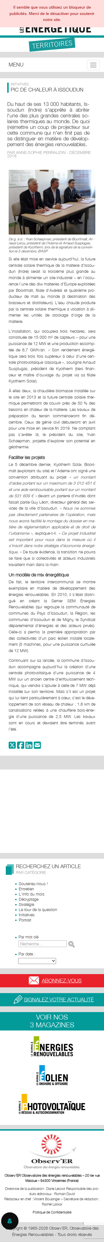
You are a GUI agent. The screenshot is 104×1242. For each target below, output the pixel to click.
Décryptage (28, 899)
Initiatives (27, 914)
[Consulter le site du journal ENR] (52, 1046)
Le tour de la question (38, 909)
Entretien (26, 888)
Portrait (25, 919)
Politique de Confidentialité (52, 1212)
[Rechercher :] (47, 943)
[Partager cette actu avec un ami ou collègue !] (37, 746)
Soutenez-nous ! (33, 883)
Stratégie (26, 904)
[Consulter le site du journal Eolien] (52, 1075)
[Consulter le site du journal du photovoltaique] (52, 1104)
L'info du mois (31, 894)
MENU (16, 65)
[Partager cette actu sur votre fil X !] (12, 746)
